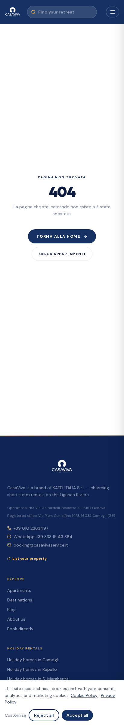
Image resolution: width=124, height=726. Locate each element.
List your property (29, 558)
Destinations (19, 600)
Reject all (44, 715)
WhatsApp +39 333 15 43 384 (43, 536)
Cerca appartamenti (62, 254)
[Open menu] (112, 12)
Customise (15, 715)
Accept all (77, 715)
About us (16, 619)
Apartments (19, 590)
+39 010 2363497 (31, 528)
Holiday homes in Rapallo (32, 669)
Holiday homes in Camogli (33, 659)
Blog (11, 609)
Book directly (20, 628)
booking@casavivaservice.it (41, 545)
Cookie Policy (84, 695)
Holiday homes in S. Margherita (38, 679)
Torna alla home (58, 236)
